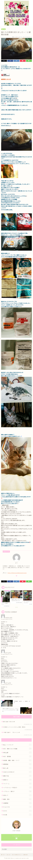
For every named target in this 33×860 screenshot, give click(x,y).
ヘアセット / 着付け (17, 791)
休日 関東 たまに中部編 (17, 749)
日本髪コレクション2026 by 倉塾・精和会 (15, 727)
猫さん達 (3, 29)
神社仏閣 (17, 752)
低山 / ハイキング (17, 745)
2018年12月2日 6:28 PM (6, 619)
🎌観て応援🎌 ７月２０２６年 (11, 732)
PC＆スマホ (17, 807)
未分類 (17, 815)
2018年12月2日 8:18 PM (6, 654)
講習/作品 (17, 776)
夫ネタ (17, 811)
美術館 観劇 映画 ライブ (17, 760)
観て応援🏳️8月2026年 (9, 721)
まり (6, 653)
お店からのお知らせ (17, 772)
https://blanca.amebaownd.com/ (17, 572)
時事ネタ (17, 780)
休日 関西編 (17, 756)
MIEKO (7, 618)
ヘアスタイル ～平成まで (17, 787)
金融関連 (17, 803)
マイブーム (17, 784)
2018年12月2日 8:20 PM (6, 684)
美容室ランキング (6, 79)
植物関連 (17, 764)
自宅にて (17, 795)
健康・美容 (17, 799)
